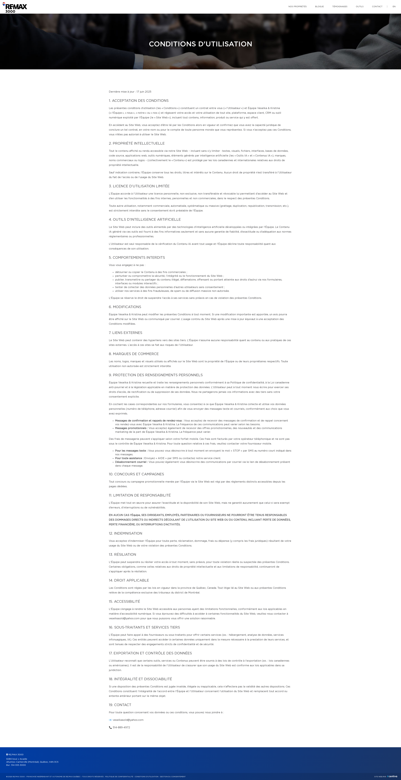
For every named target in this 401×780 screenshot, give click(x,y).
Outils (360, 7)
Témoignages (339, 7)
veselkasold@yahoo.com (128, 720)
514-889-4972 (121, 727)
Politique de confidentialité (119, 776)
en (394, 7)
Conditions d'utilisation (146, 776)
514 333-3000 (18, 765)
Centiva (392, 776)
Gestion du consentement (173, 776)
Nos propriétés (298, 7)
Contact (377, 7)
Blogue (319, 7)
